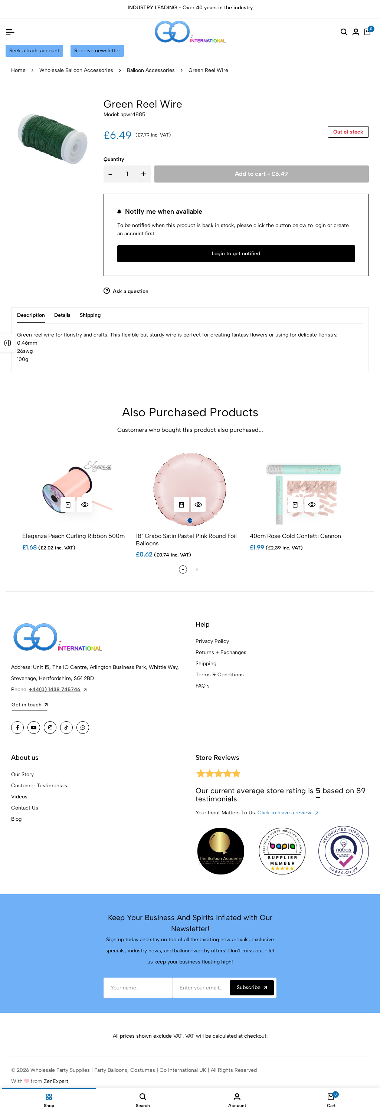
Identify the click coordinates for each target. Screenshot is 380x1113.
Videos (19, 797)
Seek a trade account (34, 50)
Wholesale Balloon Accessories (76, 70)
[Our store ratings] (218, 775)
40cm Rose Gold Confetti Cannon (295, 535)
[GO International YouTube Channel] (33, 727)
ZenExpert (56, 1081)
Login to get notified (236, 253)
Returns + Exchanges (221, 652)
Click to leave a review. (285, 813)
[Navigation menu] (10, 32)
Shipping (206, 663)
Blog (16, 819)
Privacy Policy (212, 641)
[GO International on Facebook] (17, 727)
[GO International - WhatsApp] (82, 727)
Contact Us (24, 808)
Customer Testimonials (39, 785)
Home (18, 70)
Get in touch (27, 705)
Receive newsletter (97, 50)
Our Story (22, 774)
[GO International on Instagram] (50, 727)
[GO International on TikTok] (66, 727)
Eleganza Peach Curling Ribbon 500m (73, 535)
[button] (183, 569)
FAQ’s (203, 686)
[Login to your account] (356, 32)
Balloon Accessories (151, 70)
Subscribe (249, 987)
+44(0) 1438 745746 (55, 689)
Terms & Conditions (220, 675)
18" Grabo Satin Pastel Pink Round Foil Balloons (186, 539)
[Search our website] (344, 32)
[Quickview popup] (84, 504)
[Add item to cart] (67, 504)
